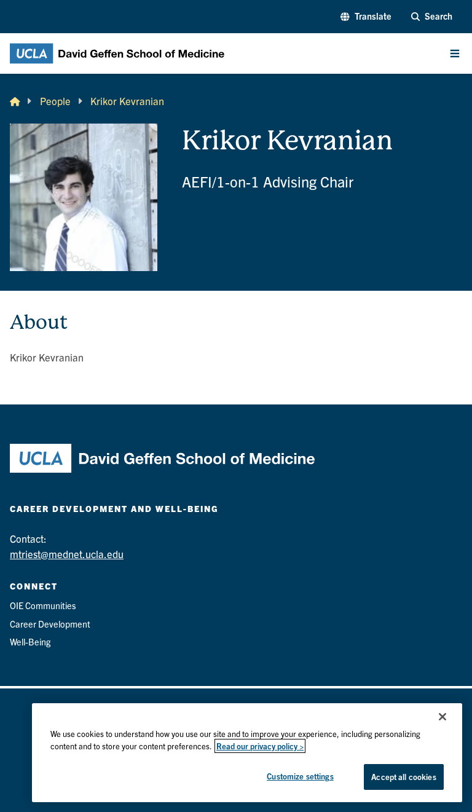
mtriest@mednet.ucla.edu (67, 554)
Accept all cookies (403, 776)
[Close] (442, 716)
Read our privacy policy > (260, 746)
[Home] (15, 101)
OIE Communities (43, 605)
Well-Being (30, 641)
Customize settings (300, 776)
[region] (247, 752)
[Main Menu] (454, 53)
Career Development (50, 623)
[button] (366, 17)
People (55, 101)
